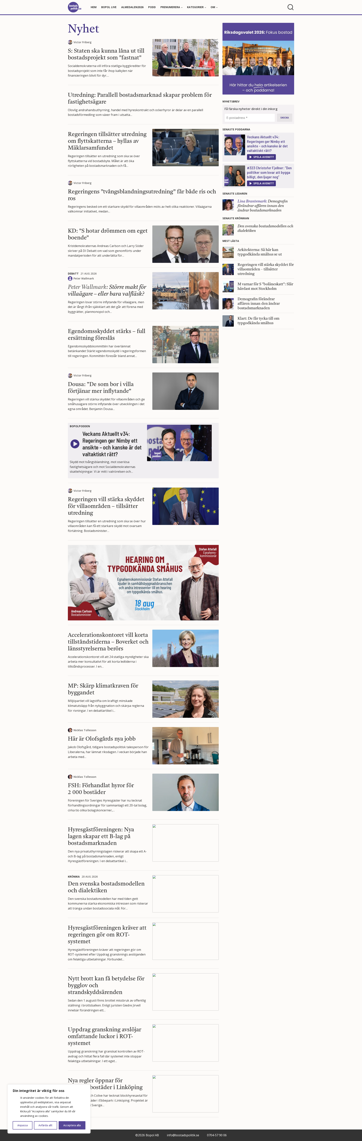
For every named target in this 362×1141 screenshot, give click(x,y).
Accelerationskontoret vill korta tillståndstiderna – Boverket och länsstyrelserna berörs (108, 642)
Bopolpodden (80, 426)
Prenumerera (170, 7)
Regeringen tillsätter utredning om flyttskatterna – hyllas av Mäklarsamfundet (107, 141)
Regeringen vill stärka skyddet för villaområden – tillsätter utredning (106, 506)
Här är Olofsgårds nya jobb (102, 739)
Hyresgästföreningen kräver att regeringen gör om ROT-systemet (107, 935)
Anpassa (22, 1125)
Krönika (74, 876)
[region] (49, 1108)
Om (213, 7)
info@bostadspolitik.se (183, 1135)
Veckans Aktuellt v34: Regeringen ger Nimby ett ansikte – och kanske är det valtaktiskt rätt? (267, 144)
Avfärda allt (45, 1125)
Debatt (73, 273)
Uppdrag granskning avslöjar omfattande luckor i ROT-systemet (104, 1036)
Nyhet (83, 29)
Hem (94, 7)
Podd (152, 7)
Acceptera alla (72, 1125)
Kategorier (195, 7)
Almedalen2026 (132, 7)
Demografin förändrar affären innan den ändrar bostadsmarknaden (263, 206)
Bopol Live (109, 7)
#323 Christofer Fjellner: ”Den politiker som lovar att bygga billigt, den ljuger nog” (269, 172)
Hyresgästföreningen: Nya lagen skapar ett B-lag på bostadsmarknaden (101, 836)
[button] (261, 157)
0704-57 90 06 (217, 1135)
